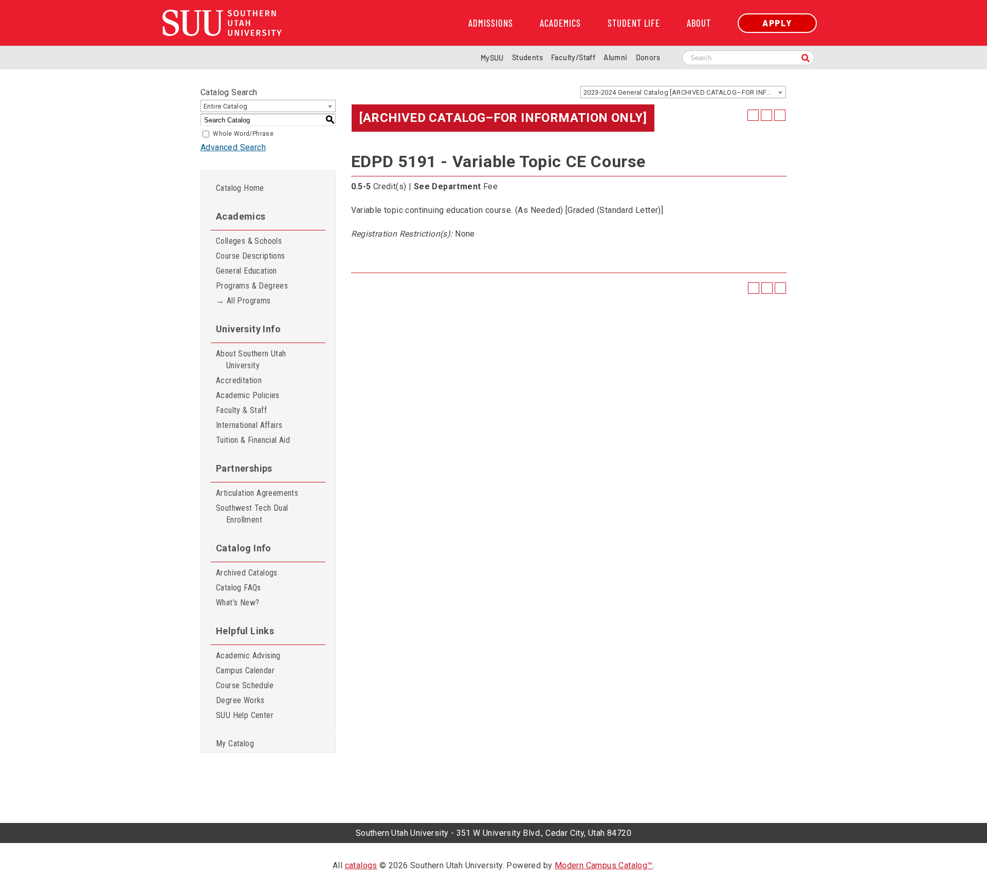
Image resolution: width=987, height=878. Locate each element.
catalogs (361, 865)
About (699, 23)
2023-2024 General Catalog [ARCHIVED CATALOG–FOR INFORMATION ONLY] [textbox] (684, 92)
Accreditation (239, 380)
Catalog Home (240, 188)
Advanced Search (233, 147)
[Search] (805, 58)
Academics (560, 23)
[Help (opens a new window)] (779, 115)
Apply (777, 23)
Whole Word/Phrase (243, 133)
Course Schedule (244, 685)
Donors (648, 57)
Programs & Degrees (252, 286)
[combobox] (683, 92)
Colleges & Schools (249, 241)
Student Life (634, 23)
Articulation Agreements (257, 493)
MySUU (492, 57)
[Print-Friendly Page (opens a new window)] (766, 115)
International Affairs (249, 425)
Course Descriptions (250, 256)
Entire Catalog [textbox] (226, 106)
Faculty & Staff (241, 410)
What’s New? (237, 602)
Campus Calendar (245, 670)
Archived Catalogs (247, 573)
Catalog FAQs (238, 588)
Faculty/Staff (573, 57)
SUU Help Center (244, 715)
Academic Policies (248, 395)
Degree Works (240, 700)
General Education (246, 271)
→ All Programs (243, 301)
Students (527, 57)
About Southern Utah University (251, 359)
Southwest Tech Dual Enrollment (252, 514)
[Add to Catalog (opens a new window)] (753, 115)
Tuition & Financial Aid (253, 440)
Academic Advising (248, 655)
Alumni (615, 57)
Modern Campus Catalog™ (604, 865)
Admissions (490, 23)
